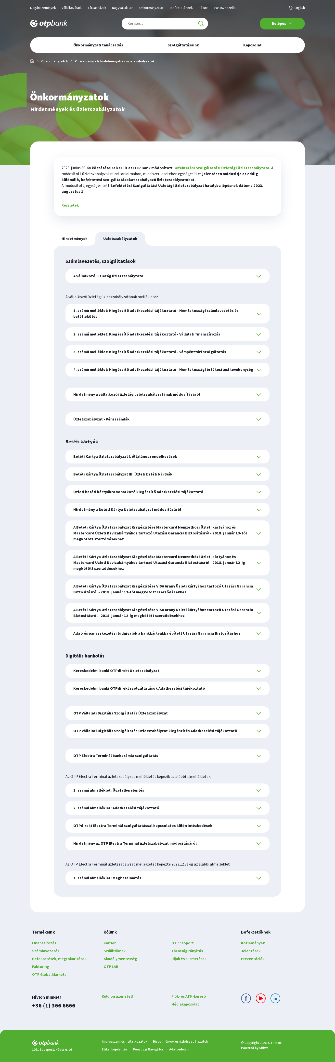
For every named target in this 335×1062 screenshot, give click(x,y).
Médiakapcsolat (185, 1004)
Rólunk (203, 8)
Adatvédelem (179, 1049)
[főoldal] (63, 1044)
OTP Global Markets (49, 974)
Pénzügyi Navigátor (148, 1049)
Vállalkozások (72, 8)
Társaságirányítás (187, 951)
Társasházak (97, 8)
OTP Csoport (182, 943)
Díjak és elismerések (188, 959)
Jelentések (250, 951)
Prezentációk (253, 959)
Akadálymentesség (120, 959)
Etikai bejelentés (114, 1049)
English (300, 8)
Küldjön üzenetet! (117, 996)
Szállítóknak (115, 951)
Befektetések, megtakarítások (59, 959)
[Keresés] (201, 23)
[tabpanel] (167, 571)
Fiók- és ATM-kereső (188, 996)
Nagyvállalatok (122, 8)
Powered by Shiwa (255, 1048)
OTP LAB (111, 966)
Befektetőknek (181, 8)
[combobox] (165, 23)
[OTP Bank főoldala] (48, 23)
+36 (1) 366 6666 (53, 1005)
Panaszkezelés (225, 8)
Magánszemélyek (43, 8)
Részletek (70, 205)
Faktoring (40, 966)
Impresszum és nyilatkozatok (124, 1041)
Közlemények (253, 943)
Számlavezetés (45, 951)
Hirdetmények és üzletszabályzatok (180, 1041)
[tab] (74, 239)
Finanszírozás (44, 943)
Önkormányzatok (152, 8)
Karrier (110, 943)
